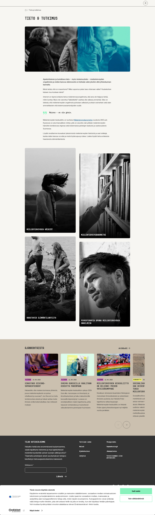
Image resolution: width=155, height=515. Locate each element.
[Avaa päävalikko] (145, 3)
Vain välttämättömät (136, 498)
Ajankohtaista (84, 451)
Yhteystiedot (111, 442)
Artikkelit (123, 348)
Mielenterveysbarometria (83, 120)
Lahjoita (82, 456)
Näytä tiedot (34, 510)
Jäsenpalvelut (112, 451)
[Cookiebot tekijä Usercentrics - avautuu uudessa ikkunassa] (15, 510)
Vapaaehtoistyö (112, 447)
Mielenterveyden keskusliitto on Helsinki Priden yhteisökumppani (113, 386)
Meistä (81, 447)
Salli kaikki (136, 491)
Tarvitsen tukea (85, 442)
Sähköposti (29, 465)
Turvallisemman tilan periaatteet (114, 457)
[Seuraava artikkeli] (126, 424)
